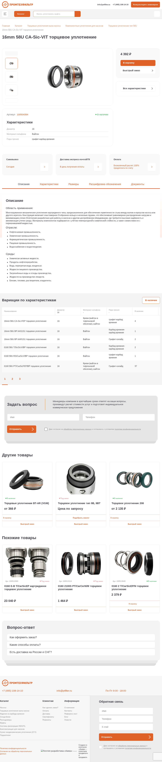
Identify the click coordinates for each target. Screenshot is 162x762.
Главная (6, 26)
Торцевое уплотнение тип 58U (122, 26)
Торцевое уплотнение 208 (128, 503)
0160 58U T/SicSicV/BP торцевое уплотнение (25, 347)
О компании (69, 708)
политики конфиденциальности (128, 429)
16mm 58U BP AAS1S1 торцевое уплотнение (25, 331)
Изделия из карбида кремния (12, 714)
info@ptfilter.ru (103, 5)
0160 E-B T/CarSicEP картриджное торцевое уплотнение (25, 588)
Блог (66, 717)
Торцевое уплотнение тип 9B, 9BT (79, 503)
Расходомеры (6, 720)
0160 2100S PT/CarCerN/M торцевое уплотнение (80, 588)
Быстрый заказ (27, 524)
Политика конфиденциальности (13, 748)
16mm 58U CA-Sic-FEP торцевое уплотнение (25, 321)
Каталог (18, 26)
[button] (11, 53)
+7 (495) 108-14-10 (120, 5)
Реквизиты (47, 720)
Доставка (46, 714)
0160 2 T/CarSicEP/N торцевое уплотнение (130, 588)
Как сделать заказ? (50, 708)
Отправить (15, 429)
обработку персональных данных (77, 429)
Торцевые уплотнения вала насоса (43, 26)
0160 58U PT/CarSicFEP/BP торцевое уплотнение (27, 366)
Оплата (46, 711)
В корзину (7, 518)
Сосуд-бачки (5, 717)
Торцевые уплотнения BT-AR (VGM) (26, 503)
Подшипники (5, 735)
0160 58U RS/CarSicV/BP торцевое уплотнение (26, 356)
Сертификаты (48, 717)
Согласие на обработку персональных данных (16, 752)
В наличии (151, 300)
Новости (67, 720)
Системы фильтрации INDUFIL (13, 726)
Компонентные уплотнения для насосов (84, 26)
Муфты (3, 723)
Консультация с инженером (145, 5)
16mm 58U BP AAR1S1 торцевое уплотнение (25, 339)
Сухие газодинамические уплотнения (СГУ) (18, 732)
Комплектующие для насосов (12, 729)
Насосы (3, 708)
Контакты (68, 711)
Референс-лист (70, 714)
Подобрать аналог (81, 518)
